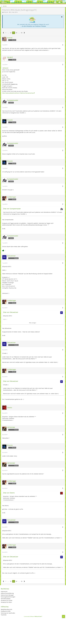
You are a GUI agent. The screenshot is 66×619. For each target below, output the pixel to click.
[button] (63, 2)
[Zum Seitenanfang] (63, 616)
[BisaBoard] (4, 2)
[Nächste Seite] (24, 33)
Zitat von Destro (9, 493)
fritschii (6, 12)
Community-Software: (33, 616)
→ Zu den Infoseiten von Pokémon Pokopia (33, 26)
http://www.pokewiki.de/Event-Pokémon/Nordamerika (17, 93)
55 (21, 33)
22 (10, 33)
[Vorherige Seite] (3, 33)
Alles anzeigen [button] (32, 323)
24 (16, 33)
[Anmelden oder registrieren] (59, 2)
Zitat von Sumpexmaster (12, 209)
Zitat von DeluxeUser (10, 312)
